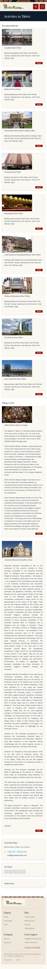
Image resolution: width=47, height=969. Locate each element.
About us (7, 939)
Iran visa (27, 924)
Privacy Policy (8, 960)
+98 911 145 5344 (31, 942)
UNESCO (7, 826)
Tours (5, 924)
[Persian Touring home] (13, 6)
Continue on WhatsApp (32, 947)
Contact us (7, 942)
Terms (18, 960)
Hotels (6, 917)
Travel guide (8, 921)
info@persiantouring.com (17, 855)
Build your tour (29, 921)
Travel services (30, 917)
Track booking (29, 928)
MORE (39, 63)
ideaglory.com (19, 956)
